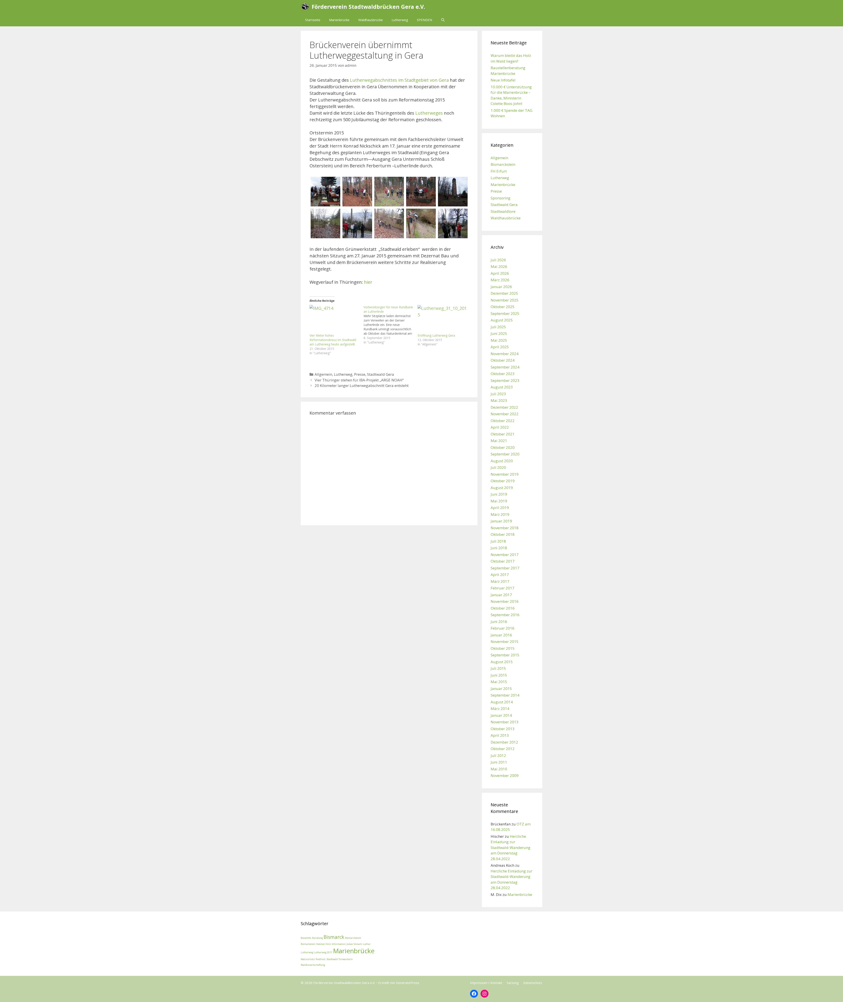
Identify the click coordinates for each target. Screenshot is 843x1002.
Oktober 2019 (503, 480)
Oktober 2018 (503, 534)
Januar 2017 (501, 594)
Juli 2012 (498, 755)
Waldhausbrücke (370, 20)
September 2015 (505, 654)
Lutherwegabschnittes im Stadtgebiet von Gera (399, 80)
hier (368, 282)
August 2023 (502, 387)
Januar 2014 (501, 715)
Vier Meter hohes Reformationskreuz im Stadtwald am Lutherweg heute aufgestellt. (333, 339)
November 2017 (505, 554)
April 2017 (500, 574)
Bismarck (334, 937)
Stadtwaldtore (503, 211)
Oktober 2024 (503, 360)
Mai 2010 (499, 768)
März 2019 (500, 514)
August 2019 (502, 487)
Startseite (312, 20)
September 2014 (505, 695)
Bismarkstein (308, 944)
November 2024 (505, 353)
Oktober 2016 (503, 608)
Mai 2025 (499, 340)
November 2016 (505, 601)
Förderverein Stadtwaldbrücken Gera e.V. (368, 6)
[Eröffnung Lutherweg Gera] (442, 319)
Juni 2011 (499, 762)
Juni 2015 (499, 675)
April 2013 (500, 735)
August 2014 (502, 701)
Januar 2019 (501, 521)
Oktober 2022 (503, 420)
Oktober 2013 (503, 728)
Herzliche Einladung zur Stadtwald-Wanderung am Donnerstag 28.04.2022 (510, 847)
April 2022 (500, 427)
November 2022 (505, 413)
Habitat (320, 944)
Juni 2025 (499, 333)
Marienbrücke (339, 20)
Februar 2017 (502, 587)
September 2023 (505, 380)
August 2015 (502, 661)
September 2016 (505, 614)
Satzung (513, 982)
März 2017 (500, 581)
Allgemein (323, 374)
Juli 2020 (498, 467)
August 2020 (502, 460)
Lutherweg (400, 20)
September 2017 (505, 568)
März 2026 (500, 279)
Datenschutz (532, 982)
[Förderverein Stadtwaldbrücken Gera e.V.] (306, 6)
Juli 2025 (498, 326)
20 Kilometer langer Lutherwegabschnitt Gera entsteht (362, 385)
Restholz (321, 959)
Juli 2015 (498, 668)
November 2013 (505, 721)
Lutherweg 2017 (323, 952)
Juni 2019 (499, 494)
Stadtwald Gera (380, 374)
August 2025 (502, 320)
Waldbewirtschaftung (313, 964)
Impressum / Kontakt (486, 982)
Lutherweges (429, 113)
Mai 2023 (499, 400)
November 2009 (505, 775)
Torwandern (346, 959)
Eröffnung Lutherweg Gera (436, 335)
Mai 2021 (499, 440)
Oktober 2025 (503, 306)
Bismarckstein (503, 164)
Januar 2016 (501, 634)
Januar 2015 (501, 688)
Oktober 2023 (503, 373)
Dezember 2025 (504, 293)
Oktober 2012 (503, 748)
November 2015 (505, 641)
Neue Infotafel (503, 80)
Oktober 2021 (503, 434)
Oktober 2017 (503, 561)
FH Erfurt (499, 171)
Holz (328, 944)
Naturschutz (308, 959)
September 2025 (505, 313)
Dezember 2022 (504, 407)
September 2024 (505, 367)
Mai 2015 (499, 681)
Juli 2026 (498, 259)
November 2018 (505, 527)
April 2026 (500, 273)
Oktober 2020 (503, 447)
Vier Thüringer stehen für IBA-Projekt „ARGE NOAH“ (359, 380)
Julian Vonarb (354, 944)
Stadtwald (332, 959)
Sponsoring (500, 197)
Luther (367, 944)
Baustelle (306, 937)
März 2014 (500, 708)
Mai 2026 (499, 266)
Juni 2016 (499, 621)
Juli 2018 (498, 541)
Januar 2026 (501, 286)
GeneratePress (407, 982)
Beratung (317, 937)
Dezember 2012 (504, 742)
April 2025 (500, 346)
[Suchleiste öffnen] (442, 19)
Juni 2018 (499, 547)
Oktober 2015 (503, 648)
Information (339, 944)
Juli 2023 (498, 393)
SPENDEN (424, 20)
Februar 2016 (502, 628)
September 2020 (505, 454)
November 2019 (505, 474)
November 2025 (505, 300)
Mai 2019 (499, 501)
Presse (359, 374)
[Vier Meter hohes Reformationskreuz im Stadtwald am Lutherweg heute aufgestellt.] (334, 319)
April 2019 (500, 507)
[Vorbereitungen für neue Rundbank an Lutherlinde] (391, 325)
